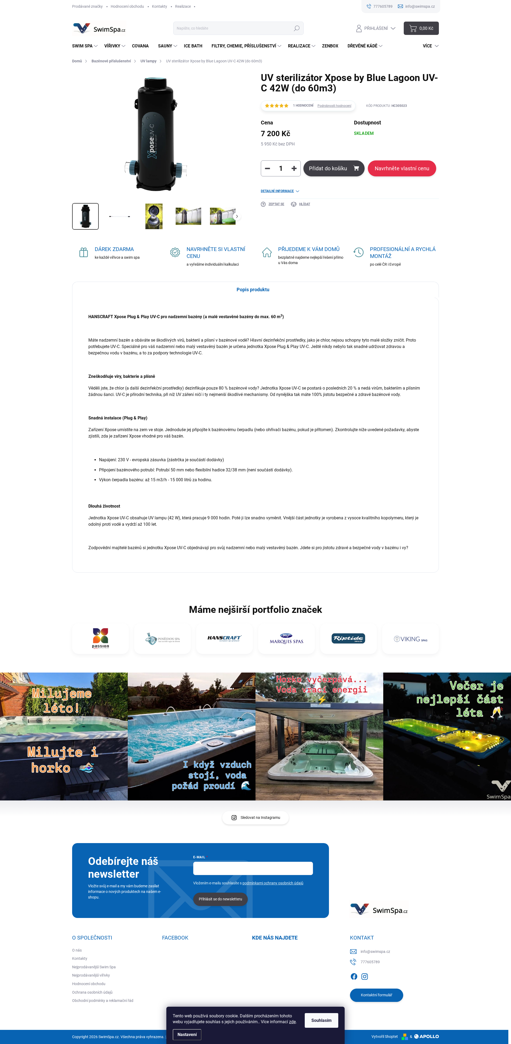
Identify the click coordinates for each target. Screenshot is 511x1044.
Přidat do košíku (328, 168)
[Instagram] (365, 976)
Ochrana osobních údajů (92, 992)
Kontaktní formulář (376, 995)
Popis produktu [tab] (253, 289)
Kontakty (159, 6)
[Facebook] (354, 976)
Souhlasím (321, 1020)
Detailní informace (277, 191)
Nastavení (187, 1034)
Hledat (296, 28)
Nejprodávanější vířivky (91, 975)
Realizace (183, 6)
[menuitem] (85, 46)
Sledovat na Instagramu (260, 817)
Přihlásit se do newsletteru (220, 899)
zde (292, 1021)
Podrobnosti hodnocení (334, 106)
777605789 (370, 962)
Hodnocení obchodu (127, 6)
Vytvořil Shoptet (385, 1036)
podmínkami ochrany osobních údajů (272, 883)
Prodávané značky (87, 6)
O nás (77, 950)
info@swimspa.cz (375, 951)
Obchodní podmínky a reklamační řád (102, 1000)
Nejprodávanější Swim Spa (94, 967)
